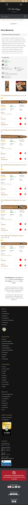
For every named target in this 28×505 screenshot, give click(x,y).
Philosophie (5, 403)
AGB (3, 409)
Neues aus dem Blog (6, 417)
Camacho (4, 375)
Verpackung (5, 322)
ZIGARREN (13, 24)
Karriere (4, 401)
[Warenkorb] (21, 4)
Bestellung (4, 315)
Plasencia (4, 377)
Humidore (4, 354)
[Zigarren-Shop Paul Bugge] (14, 10)
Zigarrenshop (15, 281)
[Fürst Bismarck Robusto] (14, 207)
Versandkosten (5, 313)
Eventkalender (5, 419)
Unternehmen (5, 398)
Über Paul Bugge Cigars (7, 394)
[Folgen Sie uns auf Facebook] (23, 1)
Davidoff (4, 371)
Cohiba (4, 366)
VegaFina (4, 380)
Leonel (3, 373)
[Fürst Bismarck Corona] (14, 102)
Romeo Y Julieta (5, 369)
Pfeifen (4, 356)
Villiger (3, 386)
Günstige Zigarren (6, 348)
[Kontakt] (8, 457)
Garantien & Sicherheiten (8, 320)
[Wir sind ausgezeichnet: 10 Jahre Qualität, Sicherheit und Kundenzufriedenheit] (7, 429)
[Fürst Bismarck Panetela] (14, 173)
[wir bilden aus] (7, 462)
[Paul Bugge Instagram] (25, 1)
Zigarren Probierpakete (7, 350)
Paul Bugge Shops (6, 396)
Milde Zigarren (5, 345)
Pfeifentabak (5, 359)
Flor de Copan (5, 382)
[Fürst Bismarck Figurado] (14, 136)
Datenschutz (5, 407)
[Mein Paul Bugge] (7, 4)
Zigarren (7, 279)
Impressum (4, 405)
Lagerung (4, 324)
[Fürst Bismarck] (7, 86)
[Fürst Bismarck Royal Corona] (14, 243)
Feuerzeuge (4, 352)
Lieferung (4, 311)
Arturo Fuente (5, 384)
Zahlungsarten (5, 318)
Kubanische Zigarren (7, 341)
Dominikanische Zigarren (6, 113)
